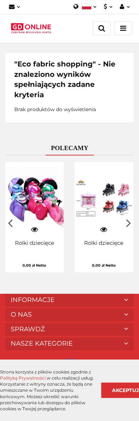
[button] (69, 300)
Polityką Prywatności (23, 378)
